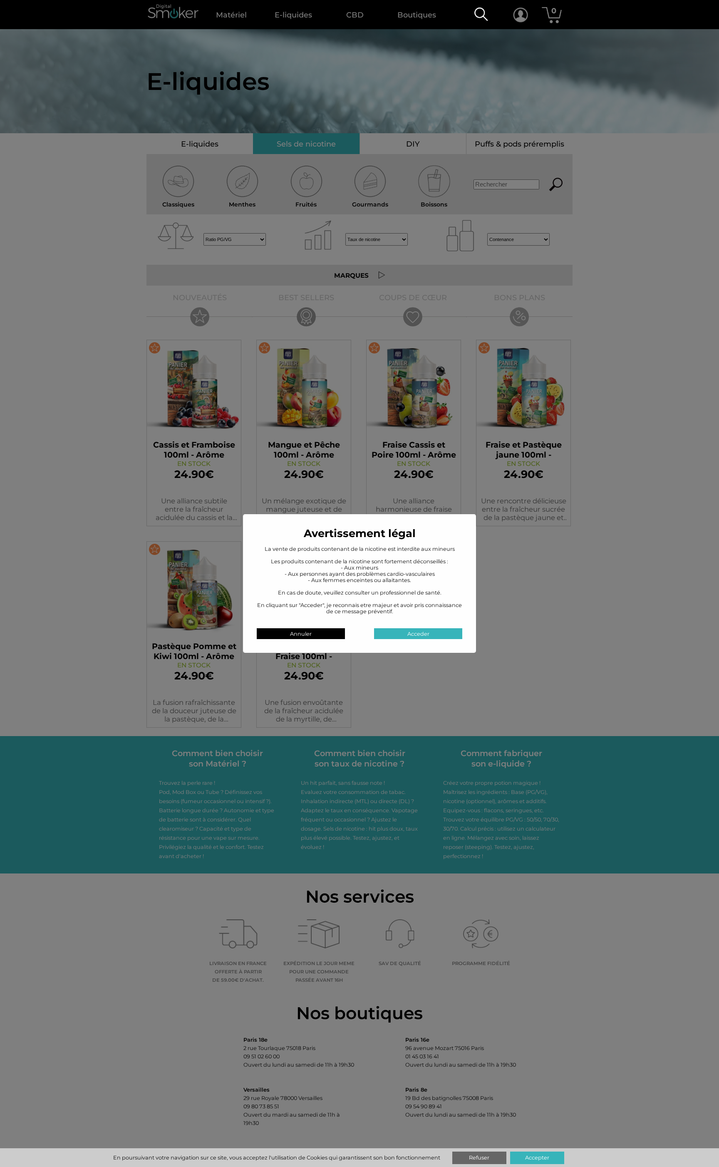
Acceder (418, 634)
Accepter (537, 1158)
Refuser (479, 1158)
